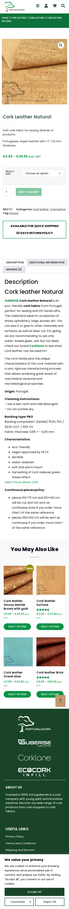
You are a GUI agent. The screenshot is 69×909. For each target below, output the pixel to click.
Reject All (50, 902)
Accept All (34, 892)
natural (13, 213)
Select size (10, 172)
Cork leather (18, 17)
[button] (61, 45)
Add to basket (28, 192)
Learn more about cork (21, 482)
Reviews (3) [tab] (14, 269)
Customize (18, 902)
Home (5, 17)
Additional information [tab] (46, 262)
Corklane (36, 346)
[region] (34, 881)
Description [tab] (15, 262)
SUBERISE (12, 301)
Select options (17, 626)
